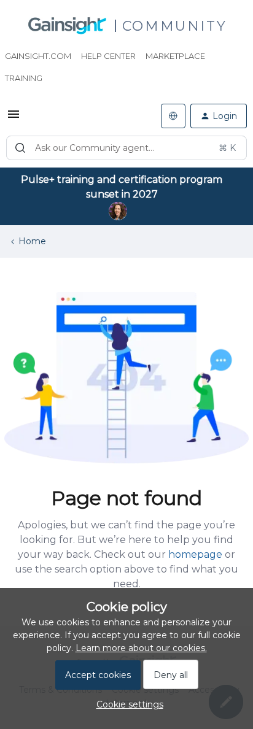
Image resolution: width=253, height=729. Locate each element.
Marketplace (175, 56)
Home (32, 241)
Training (23, 78)
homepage (195, 554)
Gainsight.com (38, 56)
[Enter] (20, 148)
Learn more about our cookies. (141, 648)
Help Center (108, 56)
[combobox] (126, 148)
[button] (13, 118)
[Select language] (173, 116)
